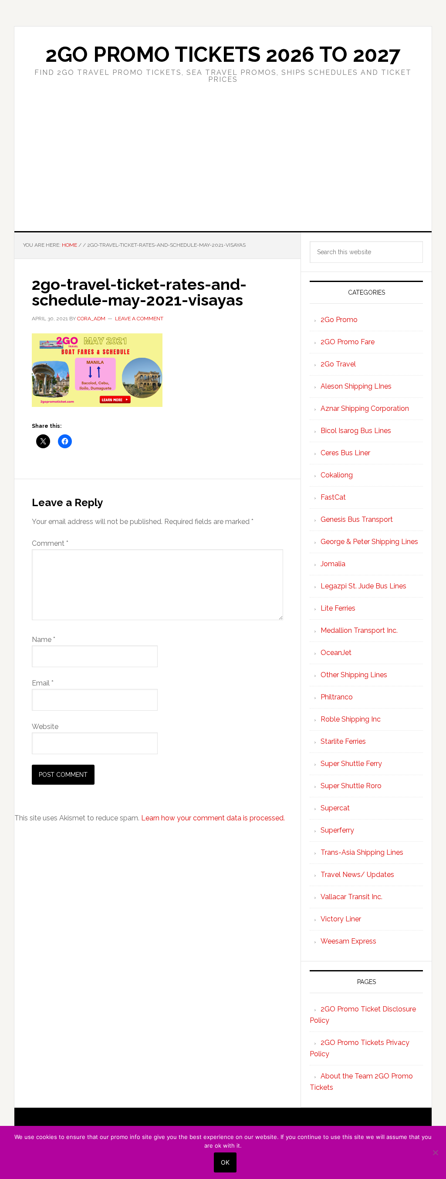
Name (43, 639)
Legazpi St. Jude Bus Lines (363, 586)
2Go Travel (338, 364)
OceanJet (336, 652)
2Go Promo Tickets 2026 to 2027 (223, 54)
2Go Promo (339, 320)
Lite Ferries (338, 608)
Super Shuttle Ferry (351, 763)
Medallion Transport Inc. (359, 630)
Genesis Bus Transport (357, 519)
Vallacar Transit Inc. (351, 897)
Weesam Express (348, 941)
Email (43, 683)
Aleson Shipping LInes (356, 386)
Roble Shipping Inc (351, 719)
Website (45, 726)
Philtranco (337, 697)
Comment (50, 543)
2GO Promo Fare (348, 342)
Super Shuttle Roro (351, 786)
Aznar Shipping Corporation (365, 408)
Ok (225, 1162)
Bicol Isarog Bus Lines (356, 431)
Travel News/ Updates (357, 874)
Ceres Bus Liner (345, 453)
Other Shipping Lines (354, 675)
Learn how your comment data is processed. (213, 818)
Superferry (337, 830)
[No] (435, 1152)
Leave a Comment (139, 319)
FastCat (333, 497)
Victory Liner (341, 919)
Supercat (335, 808)
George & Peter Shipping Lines (369, 541)
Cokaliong (337, 475)
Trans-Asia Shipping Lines (362, 852)
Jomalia (333, 564)
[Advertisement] (223, 166)
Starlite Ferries (343, 741)
